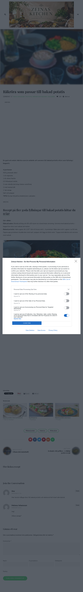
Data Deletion (30, 330)
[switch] (66, 293)
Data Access (41, 330)
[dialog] (41, 296)
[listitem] (41, 289)
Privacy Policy (53, 330)
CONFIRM (27, 323)
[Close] (76, 262)
